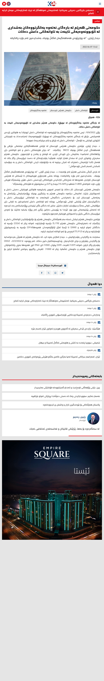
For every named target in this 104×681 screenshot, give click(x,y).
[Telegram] (62, 272)
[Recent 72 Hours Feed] (9, 4)
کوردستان (94, 110)
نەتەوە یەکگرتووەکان (38, 110)
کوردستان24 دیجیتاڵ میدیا (50, 265)
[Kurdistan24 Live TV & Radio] (4, 4)
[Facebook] (42, 272)
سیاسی (97, 21)
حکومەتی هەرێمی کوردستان (60, 110)
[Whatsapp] (55, 272)
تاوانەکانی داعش (81, 110)
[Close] (98, 12)
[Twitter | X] (48, 272)
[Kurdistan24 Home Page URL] (52, 3)
